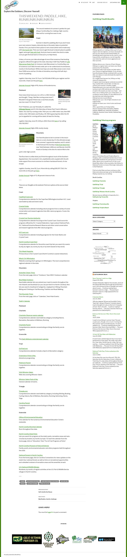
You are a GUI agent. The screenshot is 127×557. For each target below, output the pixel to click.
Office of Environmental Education (30, 417)
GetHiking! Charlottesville (101, 204)
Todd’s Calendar (24, 301)
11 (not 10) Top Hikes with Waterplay (104, 334)
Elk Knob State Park (63, 145)
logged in (50, 512)
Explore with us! (102, 2)
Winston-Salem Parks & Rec (28, 379)
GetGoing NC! (11, 6)
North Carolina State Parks (28, 434)
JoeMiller (34, 23)
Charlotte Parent (25, 325)
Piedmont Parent (25, 363)
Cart (93, 2)
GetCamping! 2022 (115, 2)
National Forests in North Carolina (30, 455)
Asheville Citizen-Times (27, 273)
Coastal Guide (24, 206)
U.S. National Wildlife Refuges (29, 467)
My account (84, 2)
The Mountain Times (26, 294)
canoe (22, 481)
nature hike (64, 481)
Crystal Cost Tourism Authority (29, 218)
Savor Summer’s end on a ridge (102, 278)
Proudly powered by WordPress (12, 554)
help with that (35, 52)
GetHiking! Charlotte (99, 181)
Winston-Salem (44, 483)
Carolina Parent (24, 403)
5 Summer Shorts (98, 297)
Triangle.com (23, 391)
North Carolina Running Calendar (30, 427)
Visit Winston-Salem (26, 372)
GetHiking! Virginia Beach (101, 207)
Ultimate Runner (32, 483)
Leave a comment (46, 23)
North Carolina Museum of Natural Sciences (34, 446)
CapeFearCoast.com (26, 197)
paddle (23, 483)
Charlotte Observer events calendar (31, 315)
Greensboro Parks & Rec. (27, 356)
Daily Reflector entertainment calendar (35, 339)
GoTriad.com (23, 348)
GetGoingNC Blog (100, 274)
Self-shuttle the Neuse (45, 491)
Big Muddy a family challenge (47, 498)
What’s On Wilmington (27, 258)
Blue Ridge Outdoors (26, 280)
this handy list (27, 50)
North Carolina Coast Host (28, 242)
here (40, 81)
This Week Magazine (26, 251)
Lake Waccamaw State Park (50, 481)
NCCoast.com (23, 232)
